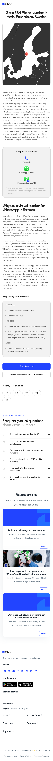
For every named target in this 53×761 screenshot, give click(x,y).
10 (7, 393)
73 (16, 393)
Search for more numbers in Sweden (26, 374)
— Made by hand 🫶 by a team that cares (35, 750)
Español (14, 708)
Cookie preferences (41, 756)
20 (7, 400)
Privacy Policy (25, 756)
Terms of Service (10, 756)
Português (23, 708)
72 (36, 393)
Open (43, 546)
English (5, 708)
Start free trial (26, 366)
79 (26, 393)
